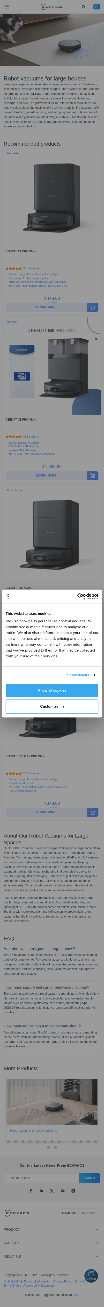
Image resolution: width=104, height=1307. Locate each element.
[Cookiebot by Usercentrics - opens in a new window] (77, 596)
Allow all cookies (52, 690)
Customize (49, 706)
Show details (78, 675)
